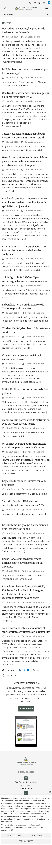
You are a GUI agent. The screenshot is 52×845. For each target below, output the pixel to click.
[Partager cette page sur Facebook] (20, 670)
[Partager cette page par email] (38, 670)
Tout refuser (38, 836)
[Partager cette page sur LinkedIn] (28, 670)
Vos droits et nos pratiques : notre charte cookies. (22, 825)
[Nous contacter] (35, 2)
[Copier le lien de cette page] (34, 670)
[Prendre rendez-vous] (39, 2)
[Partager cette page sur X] (24, 670)
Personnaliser (26, 841)
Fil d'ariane (9, 15)
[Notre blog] (44, 2)
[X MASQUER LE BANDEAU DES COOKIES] (50, 792)
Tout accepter (13, 836)
